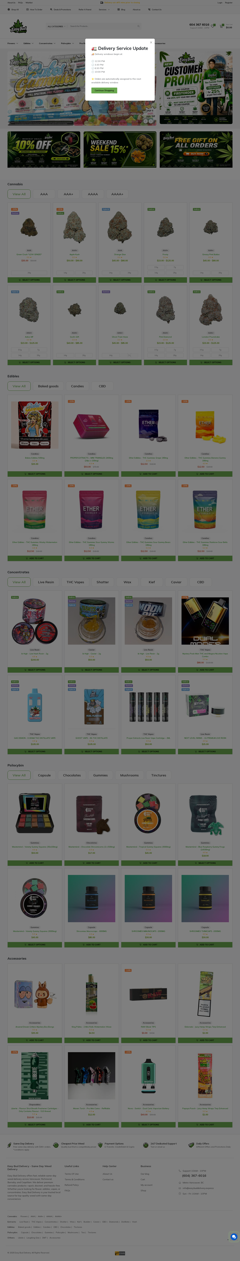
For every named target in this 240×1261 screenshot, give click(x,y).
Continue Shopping (104, 90)
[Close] (151, 42)
